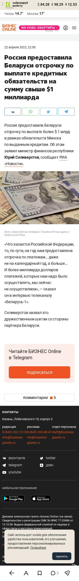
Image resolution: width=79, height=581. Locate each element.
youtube (14, 472)
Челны (9, 13)
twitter (50, 458)
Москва (32, 13)
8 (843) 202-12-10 (14, 432)
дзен (49, 465)
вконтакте (16, 458)
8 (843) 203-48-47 (39, 432)
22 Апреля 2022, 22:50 (20, 47)
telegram (15, 465)
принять (62, 556)
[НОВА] (38, 27)
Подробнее (38, 547)
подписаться (39, 372)
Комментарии (39, 397)
